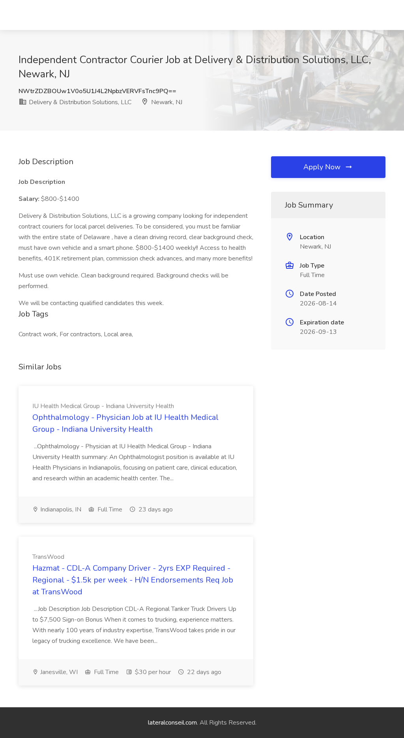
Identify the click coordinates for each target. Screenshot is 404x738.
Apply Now (322, 167)
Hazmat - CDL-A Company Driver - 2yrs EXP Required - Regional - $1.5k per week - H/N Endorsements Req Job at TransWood (132, 580)
